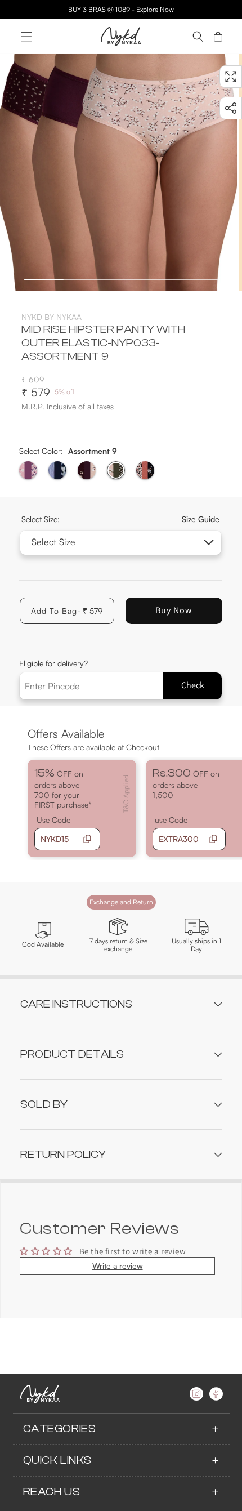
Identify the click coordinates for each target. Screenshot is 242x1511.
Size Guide (200, 519)
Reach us (51, 1491)
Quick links (57, 1460)
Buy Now (173, 610)
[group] (118, 172)
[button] (26, 36)
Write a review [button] (117, 1266)
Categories (59, 1428)
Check (192, 685)
